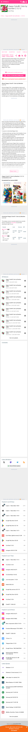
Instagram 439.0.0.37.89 (11, 550)
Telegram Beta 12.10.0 (11, 643)
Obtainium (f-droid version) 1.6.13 (14, 672)
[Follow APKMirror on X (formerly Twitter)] (4, 462)
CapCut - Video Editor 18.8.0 (12, 505)
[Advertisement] (14, 35)
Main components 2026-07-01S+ (13, 623)
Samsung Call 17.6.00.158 (12, 702)
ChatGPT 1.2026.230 (10, 633)
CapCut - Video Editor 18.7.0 (12, 530)
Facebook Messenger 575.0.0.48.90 (14, 628)
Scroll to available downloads (15, 75)
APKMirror (6, 2)
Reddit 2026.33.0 (10, 584)
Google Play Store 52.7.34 (12, 525)
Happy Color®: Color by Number (12, 15)
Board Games (5, 55)
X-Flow (12, 11)
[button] (16, 56)
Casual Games (9, 56)
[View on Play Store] (19, 56)
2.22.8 (16, 180)
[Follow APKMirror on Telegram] (17, 462)
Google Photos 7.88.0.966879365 (13, 648)
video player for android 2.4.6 (12, 677)
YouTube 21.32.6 (10, 599)
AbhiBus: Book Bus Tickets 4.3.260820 (15, 712)
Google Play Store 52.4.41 (12, 520)
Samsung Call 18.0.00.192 (12, 697)
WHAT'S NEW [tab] (4, 52)
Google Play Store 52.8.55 (12, 594)
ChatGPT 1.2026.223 (10, 604)
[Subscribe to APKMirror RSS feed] (24, 462)
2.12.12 (5, 229)
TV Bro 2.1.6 (9, 638)
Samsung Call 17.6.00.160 (12, 692)
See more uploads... (14, 338)
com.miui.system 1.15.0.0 (12, 579)
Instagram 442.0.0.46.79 (11, 569)
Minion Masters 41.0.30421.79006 (14, 682)
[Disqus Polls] (14, 363)
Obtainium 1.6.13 (10, 667)
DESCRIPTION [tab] (12, 52)
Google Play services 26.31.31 (13, 589)
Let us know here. (17, 723)
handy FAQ (13, 222)
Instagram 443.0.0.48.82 (11, 618)
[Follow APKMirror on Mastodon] (11, 462)
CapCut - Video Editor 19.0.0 (12, 515)
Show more (13, 171)
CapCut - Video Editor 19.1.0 (12, 510)
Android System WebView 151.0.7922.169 (12, 653)
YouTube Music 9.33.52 (11, 574)
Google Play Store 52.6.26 (12, 540)
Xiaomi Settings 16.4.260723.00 (13, 707)
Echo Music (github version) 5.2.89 (14, 535)
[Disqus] (14, 400)
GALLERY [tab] (18, 52)
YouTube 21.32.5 (10, 545)
